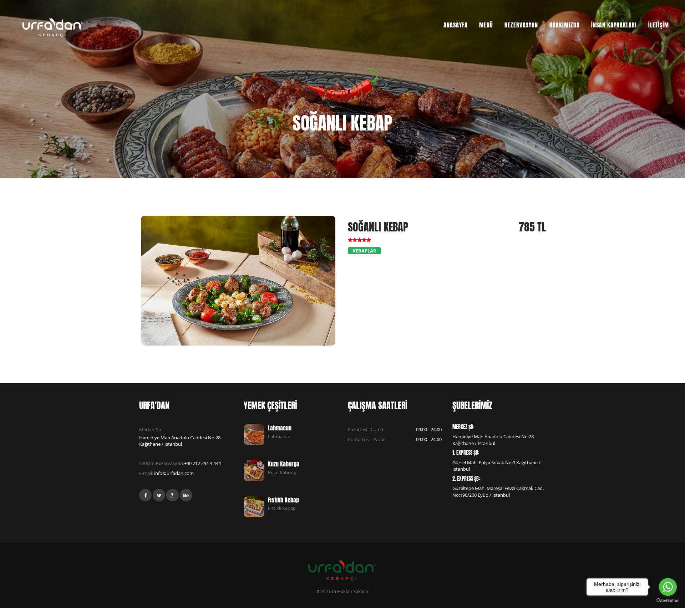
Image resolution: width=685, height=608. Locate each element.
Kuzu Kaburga (283, 464)
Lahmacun (279, 428)
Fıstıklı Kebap (283, 500)
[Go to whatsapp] (668, 587)
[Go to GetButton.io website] (667, 600)
